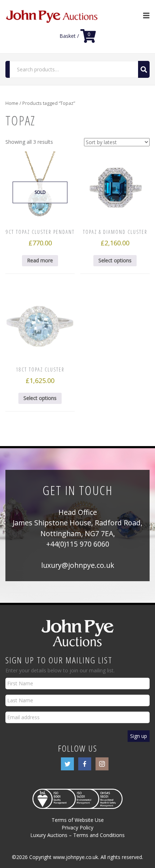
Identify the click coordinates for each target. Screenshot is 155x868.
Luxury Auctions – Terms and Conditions (77, 835)
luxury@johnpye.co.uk (77, 565)
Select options (115, 260)
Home (11, 103)
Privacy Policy (77, 827)
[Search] (144, 69)
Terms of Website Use (78, 819)
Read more (40, 260)
